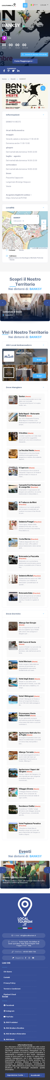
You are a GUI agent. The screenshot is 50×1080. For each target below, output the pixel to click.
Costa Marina (28, 539)
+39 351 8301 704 (29, 952)
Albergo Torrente (29, 752)
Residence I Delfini (29, 806)
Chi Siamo (8, 972)
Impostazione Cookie (15, 1075)
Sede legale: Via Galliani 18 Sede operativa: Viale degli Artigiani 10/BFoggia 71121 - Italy (23, 943)
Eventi (13, 79)
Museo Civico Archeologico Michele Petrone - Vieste (26, 259)
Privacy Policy (9, 983)
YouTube (9, 1017)
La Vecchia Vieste (29, 450)
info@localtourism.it (28, 935)
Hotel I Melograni (29, 696)
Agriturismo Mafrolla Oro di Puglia (30, 734)
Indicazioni (17, 221)
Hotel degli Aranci (29, 679)
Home (4, 79)
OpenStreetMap (42, 248)
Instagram (10, 1011)
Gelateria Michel (30, 576)
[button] (25, 227)
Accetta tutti (35, 1075)
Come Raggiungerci (23, 61)
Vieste (6, 30)
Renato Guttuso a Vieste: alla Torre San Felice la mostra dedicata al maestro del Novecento (24, 881)
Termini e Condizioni (12, 989)
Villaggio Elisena (29, 789)
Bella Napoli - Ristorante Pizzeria (29, 415)
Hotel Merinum (28, 661)
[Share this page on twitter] (13, 70)
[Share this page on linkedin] (18, 70)
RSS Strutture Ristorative (16, 1034)
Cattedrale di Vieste (12, 312)
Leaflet (34, 248)
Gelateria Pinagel (30, 522)
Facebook (10, 1005)
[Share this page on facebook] (4, 70)
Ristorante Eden (29, 593)
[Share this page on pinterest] (8, 70)
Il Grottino (26, 433)
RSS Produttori (12, 1022)
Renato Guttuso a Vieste (14, 877)
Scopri (39, 360)
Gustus (25, 396)
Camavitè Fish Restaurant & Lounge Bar (30, 486)
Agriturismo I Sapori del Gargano (29, 770)
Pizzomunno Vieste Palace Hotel (27, 714)
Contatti (7, 977)
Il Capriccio (26, 468)
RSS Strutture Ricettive (15, 1028)
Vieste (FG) (9, 315)
